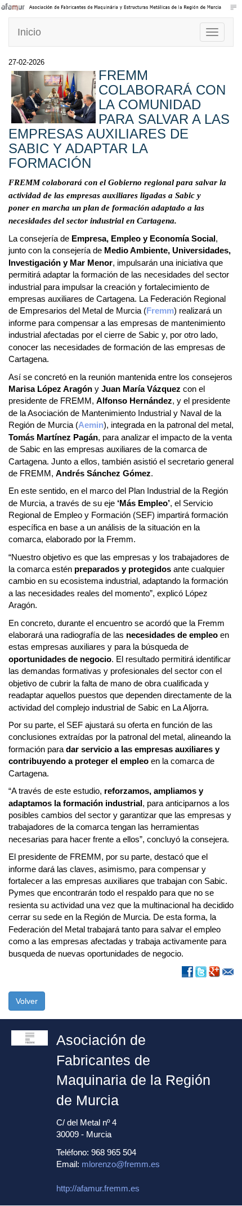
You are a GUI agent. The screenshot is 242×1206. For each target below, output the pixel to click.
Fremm (160, 310)
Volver (27, 1001)
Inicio (29, 32)
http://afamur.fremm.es (98, 1188)
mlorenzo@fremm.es (121, 1164)
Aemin (91, 425)
